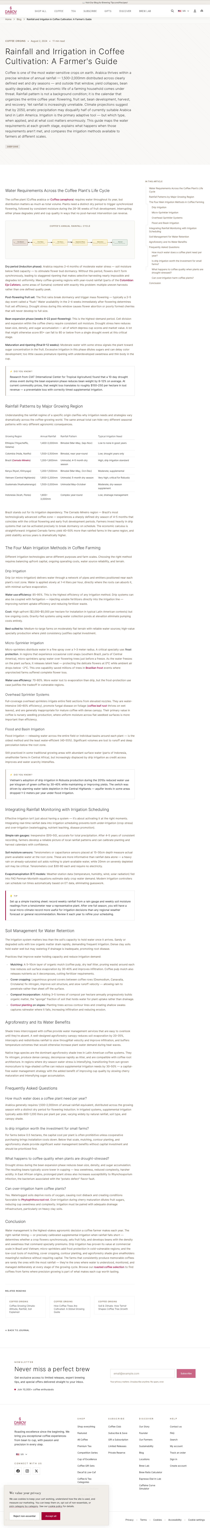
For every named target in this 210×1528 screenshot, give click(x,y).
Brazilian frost (94, 667)
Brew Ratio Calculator (150, 1472)
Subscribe (186, 1373)
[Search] (172, 11)
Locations (144, 1459)
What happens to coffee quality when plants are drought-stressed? (177, 271)
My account (176, 1446)
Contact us (176, 1426)
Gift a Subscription (118, 1439)
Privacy (130, 1519)
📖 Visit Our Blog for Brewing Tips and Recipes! (105, 2)
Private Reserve (116, 1452)
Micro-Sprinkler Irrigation (165, 212)
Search (174, 1439)
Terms (143, 1519)
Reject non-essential (24, 1516)
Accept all (50, 1516)
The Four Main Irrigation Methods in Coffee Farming (176, 202)
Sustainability (146, 1446)
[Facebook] (18, 1471)
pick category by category (23, 1506)
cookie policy (55, 1506)
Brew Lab (144, 1465)
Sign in (173, 1459)
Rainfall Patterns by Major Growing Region (171, 196)
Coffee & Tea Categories (84, 1480)
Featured (82, 1433)
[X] (36, 1471)
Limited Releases (117, 1446)
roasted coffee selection (109, 1267)
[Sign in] (195, 11)
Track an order (178, 1452)
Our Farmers (145, 1439)
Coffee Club (114, 1426)
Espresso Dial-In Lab (150, 1478)
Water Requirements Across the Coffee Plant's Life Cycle (176, 190)
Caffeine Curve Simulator (147, 1487)
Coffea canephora (61, 199)
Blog (19, 19)
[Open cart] (202, 11)
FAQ (172, 1433)
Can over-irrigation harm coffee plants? (173, 277)
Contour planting (21, 1005)
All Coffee (82, 1439)
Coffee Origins (15, 41)
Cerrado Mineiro (21, 460)
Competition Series (87, 1452)
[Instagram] (27, 1471)
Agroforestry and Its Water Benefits (168, 241)
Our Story (144, 1426)
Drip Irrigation (159, 207)
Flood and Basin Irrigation (165, 223)
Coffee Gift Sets (85, 1465)
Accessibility (175, 1519)
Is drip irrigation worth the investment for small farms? (176, 262)
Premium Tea (84, 1446)
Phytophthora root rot (35, 1199)
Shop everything (86, 1426)
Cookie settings (196, 1519)
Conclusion (155, 283)
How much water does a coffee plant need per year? (177, 254)
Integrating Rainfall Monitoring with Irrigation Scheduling (173, 230)
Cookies (157, 1519)
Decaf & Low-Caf (86, 1472)
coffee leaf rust (97, 705)
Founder (143, 1433)
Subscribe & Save (117, 1433)
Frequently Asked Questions (164, 247)
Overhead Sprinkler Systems (167, 217)
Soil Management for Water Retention (169, 236)
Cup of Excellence (87, 1459)
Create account (178, 1465)
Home (8, 19)
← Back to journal (17, 1330)
